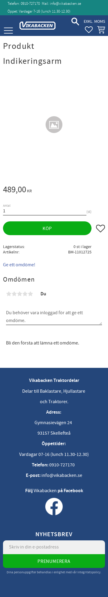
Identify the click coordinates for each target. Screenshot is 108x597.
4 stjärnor (25, 294)
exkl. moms (94, 21)
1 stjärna (8, 294)
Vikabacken (45, 491)
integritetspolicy (88, 572)
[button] (8, 30)
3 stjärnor (19, 294)
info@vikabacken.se (65, 3)
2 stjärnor (14, 294)
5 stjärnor (30, 294)
